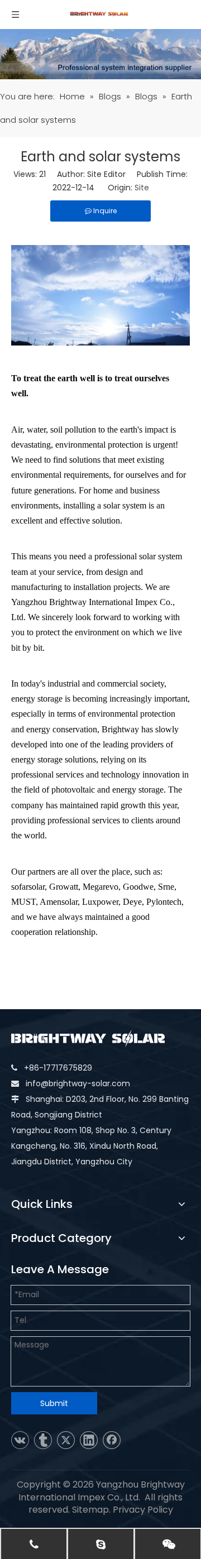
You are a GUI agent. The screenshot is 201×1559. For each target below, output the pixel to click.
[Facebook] (112, 1440)
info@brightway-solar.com (78, 1083)
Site (142, 187)
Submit (54, 1403)
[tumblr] (43, 1440)
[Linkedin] (89, 1440)
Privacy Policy (143, 1509)
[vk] (20, 1440)
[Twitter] (66, 1440)
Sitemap (90, 1509)
